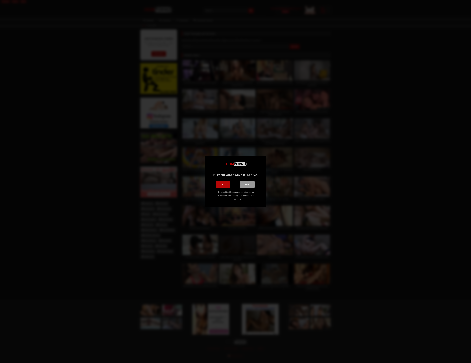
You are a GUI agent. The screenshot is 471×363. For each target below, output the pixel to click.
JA (223, 184)
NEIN (247, 184)
